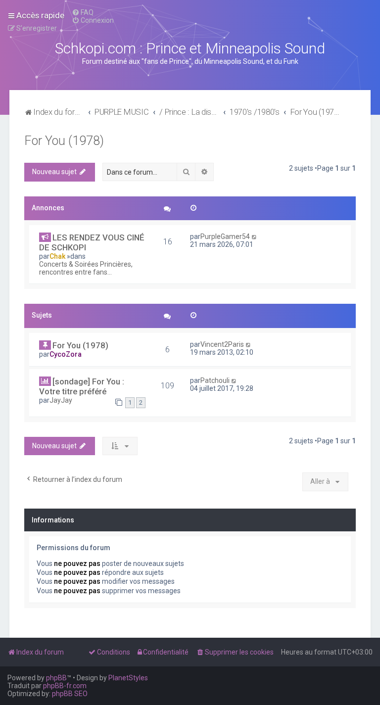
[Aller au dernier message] (254, 236)
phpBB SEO (70, 694)
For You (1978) (64, 141)
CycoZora (65, 354)
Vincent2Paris (222, 344)
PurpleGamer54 (225, 236)
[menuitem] (83, 12)
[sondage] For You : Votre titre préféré (81, 386)
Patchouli (215, 380)
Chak (57, 256)
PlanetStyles (128, 678)
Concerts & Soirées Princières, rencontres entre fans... (86, 268)
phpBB (56, 678)
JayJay (60, 400)
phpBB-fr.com (65, 686)
